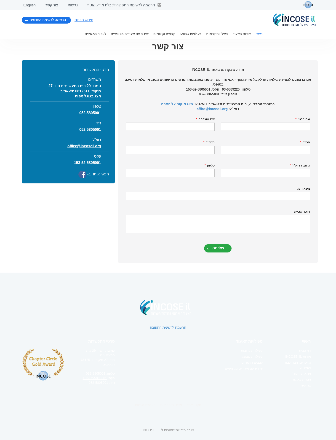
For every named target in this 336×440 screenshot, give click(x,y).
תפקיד (209, 142)
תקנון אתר (194, 405)
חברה (305, 142)
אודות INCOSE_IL (298, 356)
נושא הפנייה (301, 188)
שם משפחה (205, 119)
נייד (98, 123)
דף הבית (305, 350)
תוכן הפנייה (302, 211)
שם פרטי (302, 119)
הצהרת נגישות (145, 405)
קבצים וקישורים (164, 34)
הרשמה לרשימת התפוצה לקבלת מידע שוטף (121, 5)
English (29, 5)
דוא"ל (97, 140)
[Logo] (294, 19)
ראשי (259, 34)
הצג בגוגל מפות (88, 96)
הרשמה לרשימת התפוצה (48, 20)
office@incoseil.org (212, 109)
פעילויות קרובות (217, 34)
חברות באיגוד (301, 379)
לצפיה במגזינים (95, 34)
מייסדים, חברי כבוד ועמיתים (297, 365)
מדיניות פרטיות (171, 405)
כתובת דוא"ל (300, 165)
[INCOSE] (305, 4)
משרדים (94, 79)
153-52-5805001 (95, 378)
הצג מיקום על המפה (177, 104)
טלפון (210, 165)
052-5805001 (90, 113)
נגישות (73, 5)
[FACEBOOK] (82, 174)
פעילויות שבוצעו (190, 34)
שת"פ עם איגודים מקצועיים (130, 34)
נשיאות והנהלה (301, 373)
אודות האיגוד (242, 34)
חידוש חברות (84, 20)
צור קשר (51, 5)
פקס (97, 156)
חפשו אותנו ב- (97, 174)
